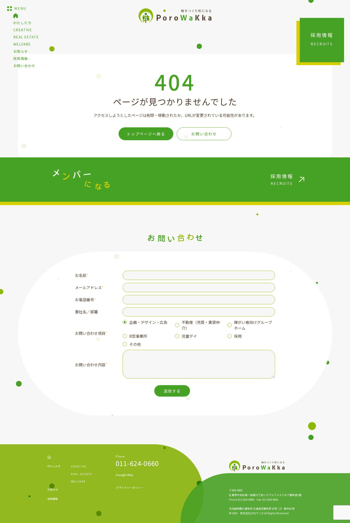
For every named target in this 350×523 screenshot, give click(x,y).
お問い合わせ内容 (91, 365)
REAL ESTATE (26, 37)
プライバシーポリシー (129, 487)
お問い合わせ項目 (91, 333)
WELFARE (22, 44)
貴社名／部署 (86, 312)
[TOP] (15, 15)
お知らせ (20, 51)
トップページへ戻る (146, 134)
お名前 (81, 275)
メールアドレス (89, 287)
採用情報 (20, 58)
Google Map (124, 475)
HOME (49, 457)
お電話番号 (85, 299)
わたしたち (22, 22)
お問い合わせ (24, 65)
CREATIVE (22, 29)
